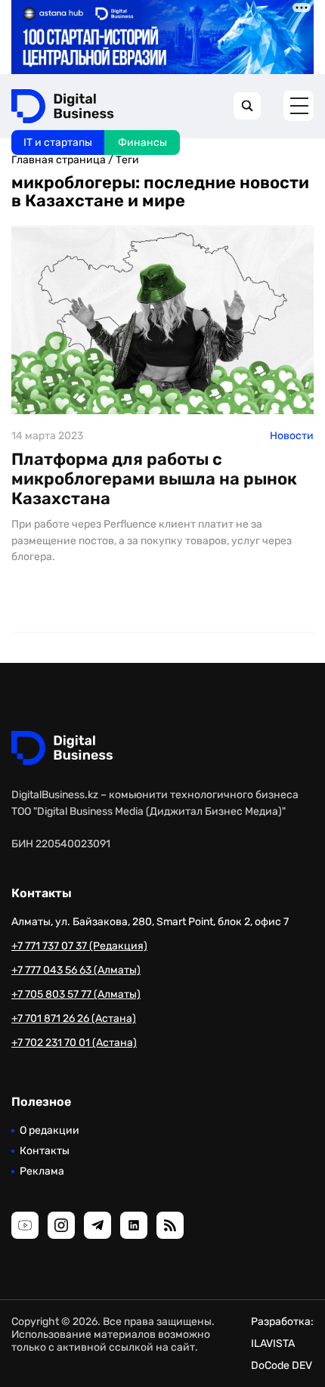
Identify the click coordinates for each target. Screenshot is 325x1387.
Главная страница (58, 159)
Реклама (42, 1171)
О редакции (49, 1130)
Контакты (45, 1150)
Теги (127, 159)
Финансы (142, 142)
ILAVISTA (273, 1343)
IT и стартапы (57, 142)
